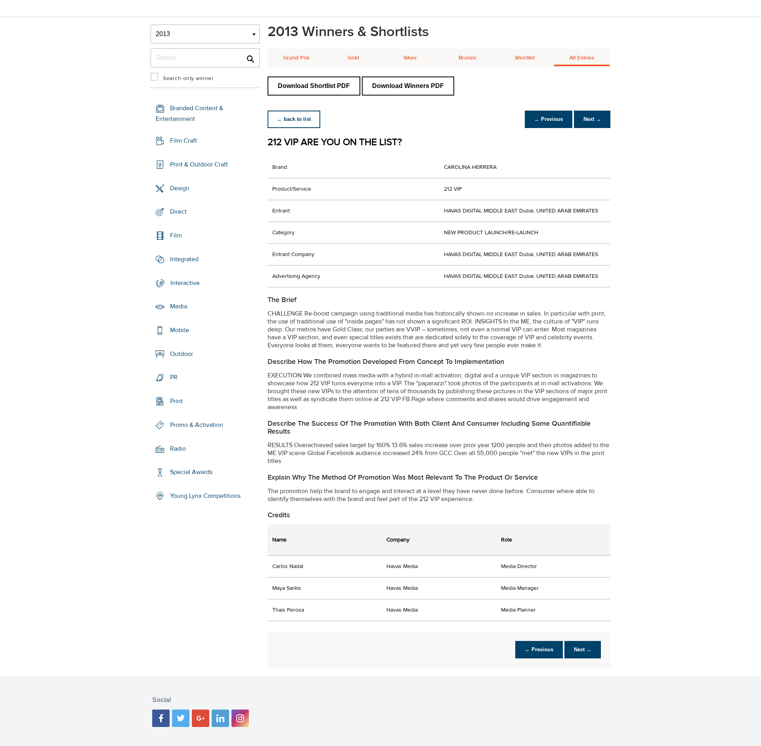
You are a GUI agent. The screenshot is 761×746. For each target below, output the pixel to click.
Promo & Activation (196, 425)
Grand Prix (296, 57)
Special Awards (191, 472)
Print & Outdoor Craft (199, 164)
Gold (353, 57)
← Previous (548, 119)
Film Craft (183, 141)
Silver (410, 57)
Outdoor (181, 354)
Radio (178, 449)
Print (176, 401)
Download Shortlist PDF (314, 85)
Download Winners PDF (408, 85)
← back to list (294, 119)
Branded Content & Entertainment (189, 113)
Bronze (467, 57)
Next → (592, 119)
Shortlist (525, 57)
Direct (178, 212)
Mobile (179, 330)
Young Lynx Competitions (205, 496)
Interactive (185, 283)
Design (179, 188)
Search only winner (188, 78)
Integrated (184, 259)
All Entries (582, 57)
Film (176, 235)
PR (174, 377)
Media (178, 306)
